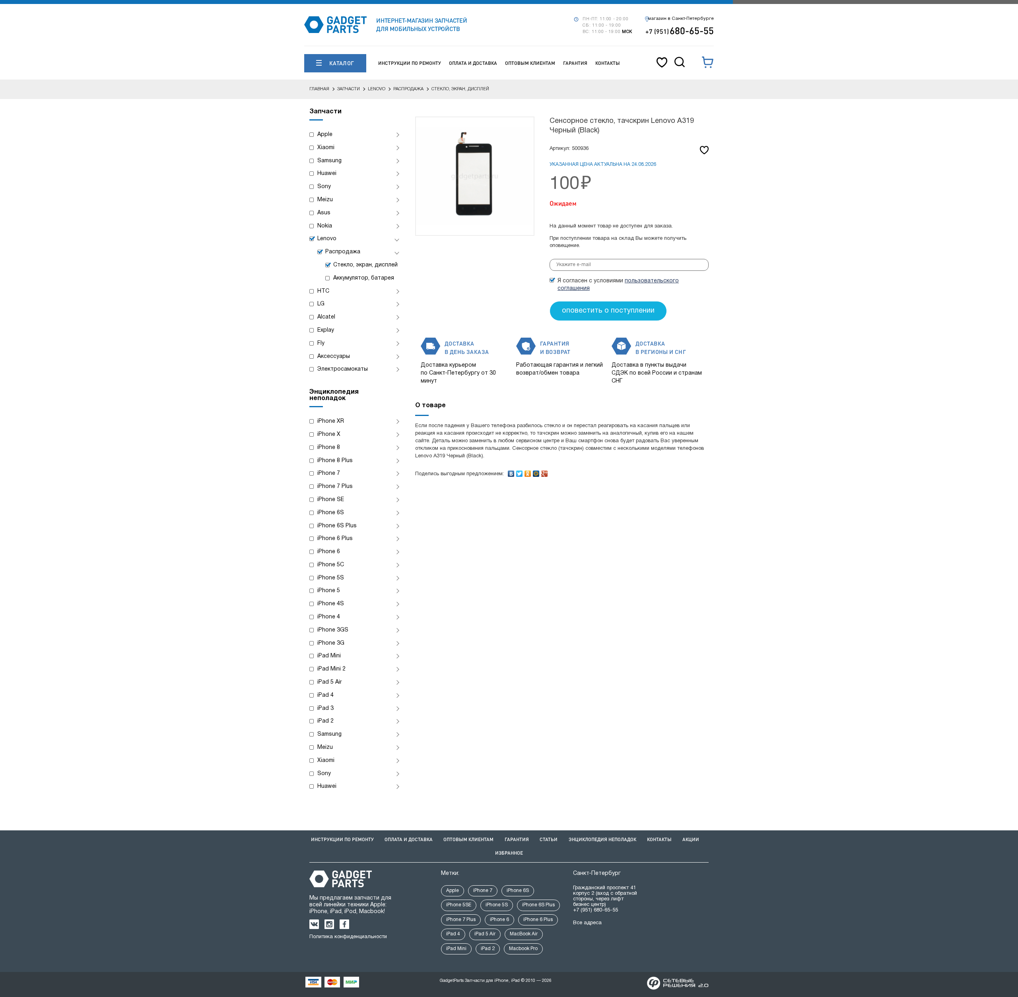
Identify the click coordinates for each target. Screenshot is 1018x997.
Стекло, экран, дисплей (365, 265)
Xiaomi (325, 147)
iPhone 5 (328, 590)
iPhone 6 (328, 551)
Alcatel (326, 317)
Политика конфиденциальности (348, 937)
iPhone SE (330, 499)
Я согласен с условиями (618, 284)
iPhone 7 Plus (335, 486)
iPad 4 (325, 695)
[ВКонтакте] (511, 471)
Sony (324, 186)
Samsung (329, 160)
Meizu (325, 199)
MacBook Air (524, 934)
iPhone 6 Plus (335, 538)
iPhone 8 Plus (335, 460)
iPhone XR (330, 421)
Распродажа (342, 252)
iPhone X (328, 434)
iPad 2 (325, 721)
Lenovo (326, 238)
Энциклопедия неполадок (602, 839)
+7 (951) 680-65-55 (595, 910)
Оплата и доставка (473, 63)
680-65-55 (679, 30)
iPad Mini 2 (331, 669)
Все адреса (587, 923)
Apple (324, 134)
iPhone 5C (330, 564)
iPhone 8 (328, 447)
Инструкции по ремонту (409, 63)
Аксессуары (333, 356)
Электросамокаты (342, 369)
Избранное (509, 853)
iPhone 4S (330, 603)
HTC (323, 291)
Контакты (607, 63)
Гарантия (575, 63)
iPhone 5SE (458, 905)
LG (320, 304)
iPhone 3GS (332, 630)
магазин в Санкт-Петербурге (681, 19)
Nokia (324, 226)
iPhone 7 (328, 473)
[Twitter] (519, 471)
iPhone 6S (330, 512)
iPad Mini (329, 656)
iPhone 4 (328, 617)
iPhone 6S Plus (337, 526)
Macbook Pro (523, 948)
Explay (325, 330)
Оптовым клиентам (530, 63)
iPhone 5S (330, 578)
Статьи (549, 839)
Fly (320, 343)
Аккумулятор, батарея (363, 278)
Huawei (326, 173)
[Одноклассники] (528, 471)
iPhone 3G (330, 643)
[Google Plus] (544, 471)
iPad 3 (325, 708)
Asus (323, 213)
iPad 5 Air (329, 682)
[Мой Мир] (536, 471)
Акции (690, 839)
